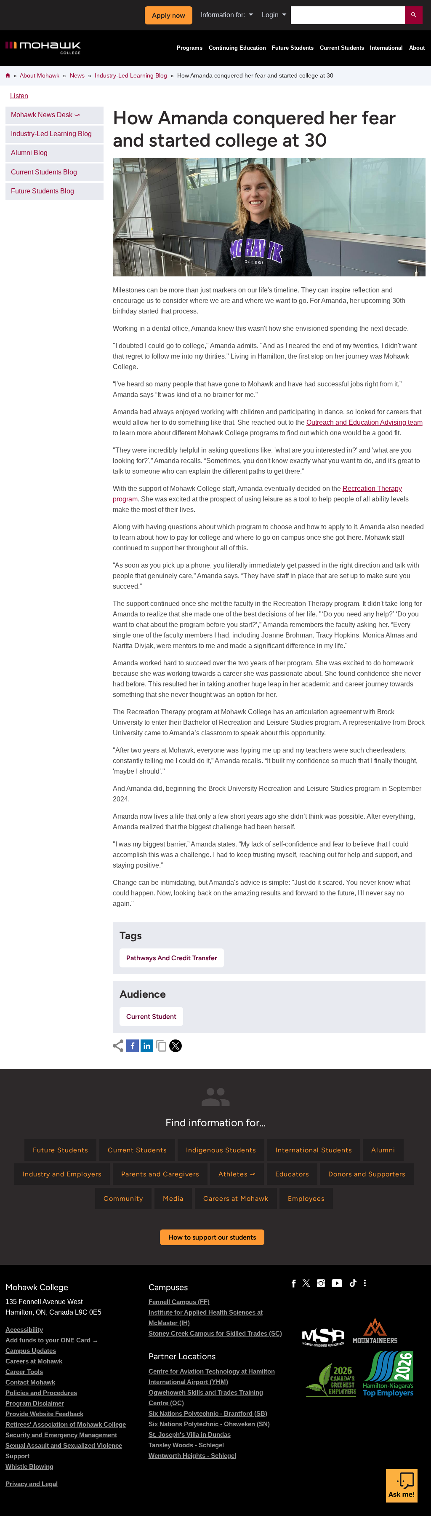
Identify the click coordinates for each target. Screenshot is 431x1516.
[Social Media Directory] (365, 1283)
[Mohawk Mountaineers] (374, 1345)
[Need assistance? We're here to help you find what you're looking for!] (402, 1486)
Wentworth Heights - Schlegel (192, 1455)
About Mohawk (39, 75)
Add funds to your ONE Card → (51, 1340)
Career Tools (24, 1371)
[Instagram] (321, 1283)
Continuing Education (237, 48)
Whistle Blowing (29, 1466)
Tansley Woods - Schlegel (186, 1445)
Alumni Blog (29, 152)
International (386, 48)
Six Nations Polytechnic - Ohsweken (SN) (209, 1424)
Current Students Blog (44, 172)
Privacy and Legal (31, 1483)
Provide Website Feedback (44, 1413)
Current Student (151, 1016)
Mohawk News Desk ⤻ (45, 114)
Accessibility (24, 1329)
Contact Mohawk (30, 1382)
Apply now (168, 15)
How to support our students (212, 1237)
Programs (189, 48)
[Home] (43, 48)
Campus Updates (30, 1350)
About (417, 48)
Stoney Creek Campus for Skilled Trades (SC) (215, 1333)
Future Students (293, 48)
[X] (306, 1283)
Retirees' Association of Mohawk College (65, 1424)
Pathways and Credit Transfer (171, 958)
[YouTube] (337, 1283)
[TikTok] (353, 1283)
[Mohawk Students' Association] (323, 1345)
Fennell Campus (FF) (179, 1301)
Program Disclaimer (34, 1403)
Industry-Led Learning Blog (131, 75)
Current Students (342, 48)
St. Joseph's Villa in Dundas (190, 1434)
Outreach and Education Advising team (364, 422)
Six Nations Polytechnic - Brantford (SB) (208, 1413)
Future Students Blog (42, 191)
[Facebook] (293, 1283)
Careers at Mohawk (33, 1361)
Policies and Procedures (41, 1392)
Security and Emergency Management (61, 1434)
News (77, 75)
